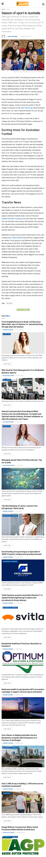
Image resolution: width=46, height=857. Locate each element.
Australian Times (8, 422)
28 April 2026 (19, 694)
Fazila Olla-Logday (8, 375)
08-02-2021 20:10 (26, 36)
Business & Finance (10, 515)
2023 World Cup (26, 108)
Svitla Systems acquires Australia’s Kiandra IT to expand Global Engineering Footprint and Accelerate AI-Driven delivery (22, 597)
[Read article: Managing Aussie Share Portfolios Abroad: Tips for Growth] (23, 479)
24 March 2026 (19, 789)
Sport (8, 9)
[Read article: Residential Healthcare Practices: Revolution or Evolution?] (23, 662)
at (4, 470)
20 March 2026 (20, 832)
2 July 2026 (19, 465)
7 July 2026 (19, 422)
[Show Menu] (3, 4)
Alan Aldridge (12, 36)
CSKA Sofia (15, 238)
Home (3, 9)
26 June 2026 (19, 557)
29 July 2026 (19, 375)
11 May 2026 (18, 603)
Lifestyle (6, 334)
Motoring (6, 380)
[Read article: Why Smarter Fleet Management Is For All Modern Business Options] (23, 389)
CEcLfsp (9, 303)
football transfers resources (12, 219)
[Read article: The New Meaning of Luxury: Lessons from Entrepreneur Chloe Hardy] (23, 524)
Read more (8, 363)
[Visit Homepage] (22, 4)
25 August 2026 (19, 329)
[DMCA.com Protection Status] (23, 309)
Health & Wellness (10, 699)
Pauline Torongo (8, 329)
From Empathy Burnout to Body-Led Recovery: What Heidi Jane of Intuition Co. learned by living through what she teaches (22, 324)
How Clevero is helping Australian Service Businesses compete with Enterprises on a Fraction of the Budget (19, 737)
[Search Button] (43, 4)
